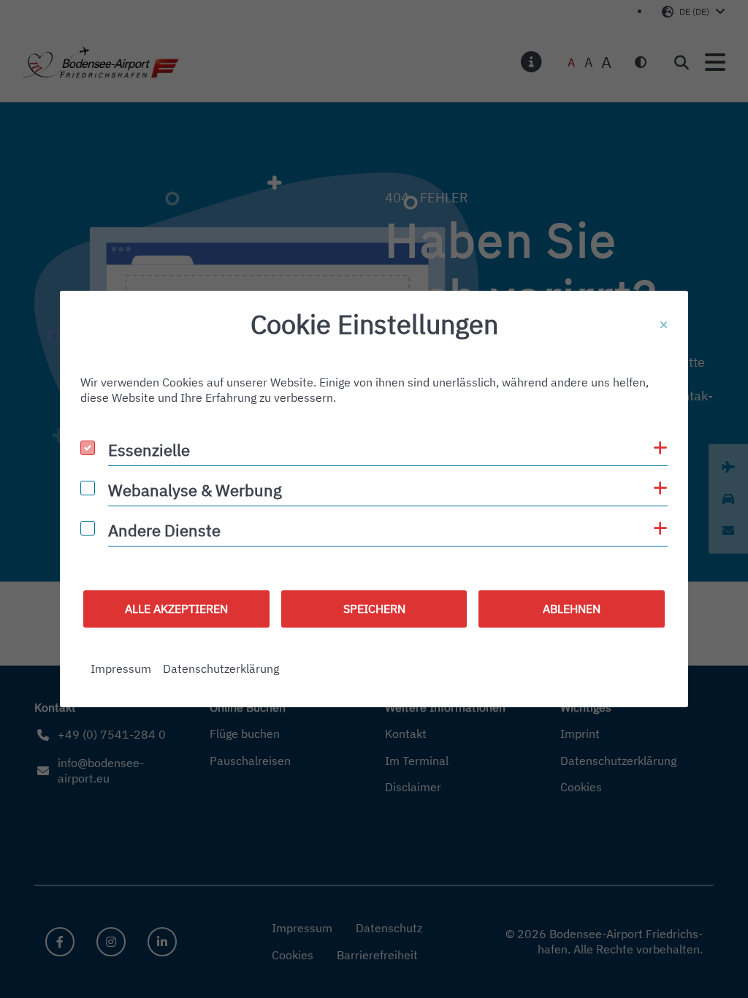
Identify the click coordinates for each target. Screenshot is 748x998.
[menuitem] (121, 668)
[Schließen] (663, 325)
